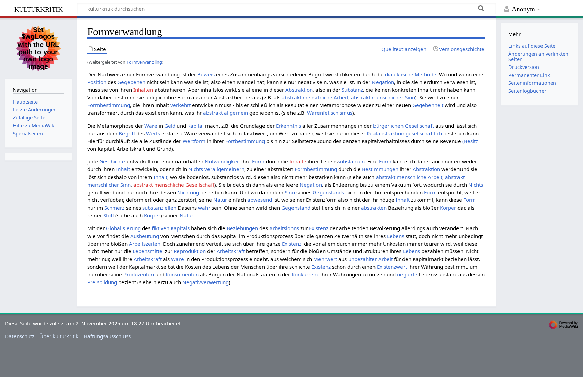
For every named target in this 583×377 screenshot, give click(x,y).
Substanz (352, 89)
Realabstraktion (385, 133)
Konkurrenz (305, 274)
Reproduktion (190, 251)
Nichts (195, 169)
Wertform (194, 141)
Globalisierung (123, 228)
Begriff (127, 133)
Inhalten (143, 89)
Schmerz (114, 207)
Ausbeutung (144, 236)
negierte (407, 274)
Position (96, 82)
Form (258, 161)
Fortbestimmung (245, 141)
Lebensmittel (148, 251)
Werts (153, 133)
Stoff (108, 215)
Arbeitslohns (284, 228)
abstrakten (374, 207)
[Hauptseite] (38, 48)
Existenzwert (392, 266)
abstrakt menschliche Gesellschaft (173, 184)
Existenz (318, 228)
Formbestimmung (108, 105)
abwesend (259, 199)
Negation (383, 82)
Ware (150, 125)
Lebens (395, 236)
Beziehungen (242, 228)
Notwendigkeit (222, 161)
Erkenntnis (288, 125)
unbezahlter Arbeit (370, 258)
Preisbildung (102, 282)
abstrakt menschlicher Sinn (383, 97)
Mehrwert (325, 258)
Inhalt (123, 169)
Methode (425, 74)
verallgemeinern (224, 169)
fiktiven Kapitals (171, 228)
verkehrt (180, 105)
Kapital (195, 125)
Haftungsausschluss (107, 336)
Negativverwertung (205, 282)
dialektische (399, 74)
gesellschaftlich (424, 133)
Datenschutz (19, 336)
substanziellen (159, 207)
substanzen (351, 161)
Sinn (290, 192)
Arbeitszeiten (144, 243)
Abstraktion (299, 89)
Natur (220, 199)
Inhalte (297, 161)
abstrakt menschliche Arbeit (315, 97)
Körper (448, 207)
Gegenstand (295, 207)
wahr (204, 207)
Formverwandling (144, 62)
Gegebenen (131, 82)
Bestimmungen (380, 169)
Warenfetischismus (329, 112)
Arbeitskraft (231, 251)
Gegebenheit (427, 105)
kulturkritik (38, 8)
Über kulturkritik (58, 336)
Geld (169, 125)
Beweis (206, 74)
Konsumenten (182, 274)
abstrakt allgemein (225, 112)
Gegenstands (328, 192)
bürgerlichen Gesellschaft (403, 125)
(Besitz (470, 141)
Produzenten (138, 274)
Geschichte (112, 161)
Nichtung (188, 192)
